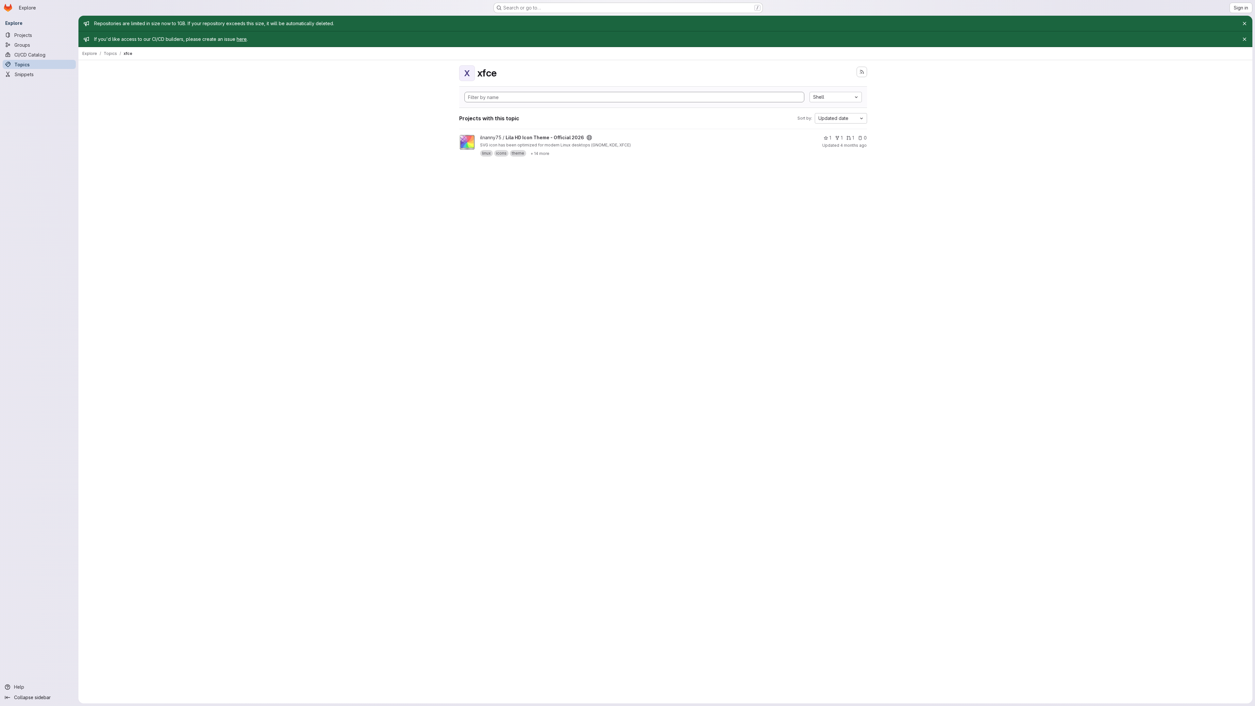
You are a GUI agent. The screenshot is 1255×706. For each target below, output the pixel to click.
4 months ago (853, 145)
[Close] (1244, 23)
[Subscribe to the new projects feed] (862, 72)
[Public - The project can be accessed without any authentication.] (589, 137)
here (242, 39)
